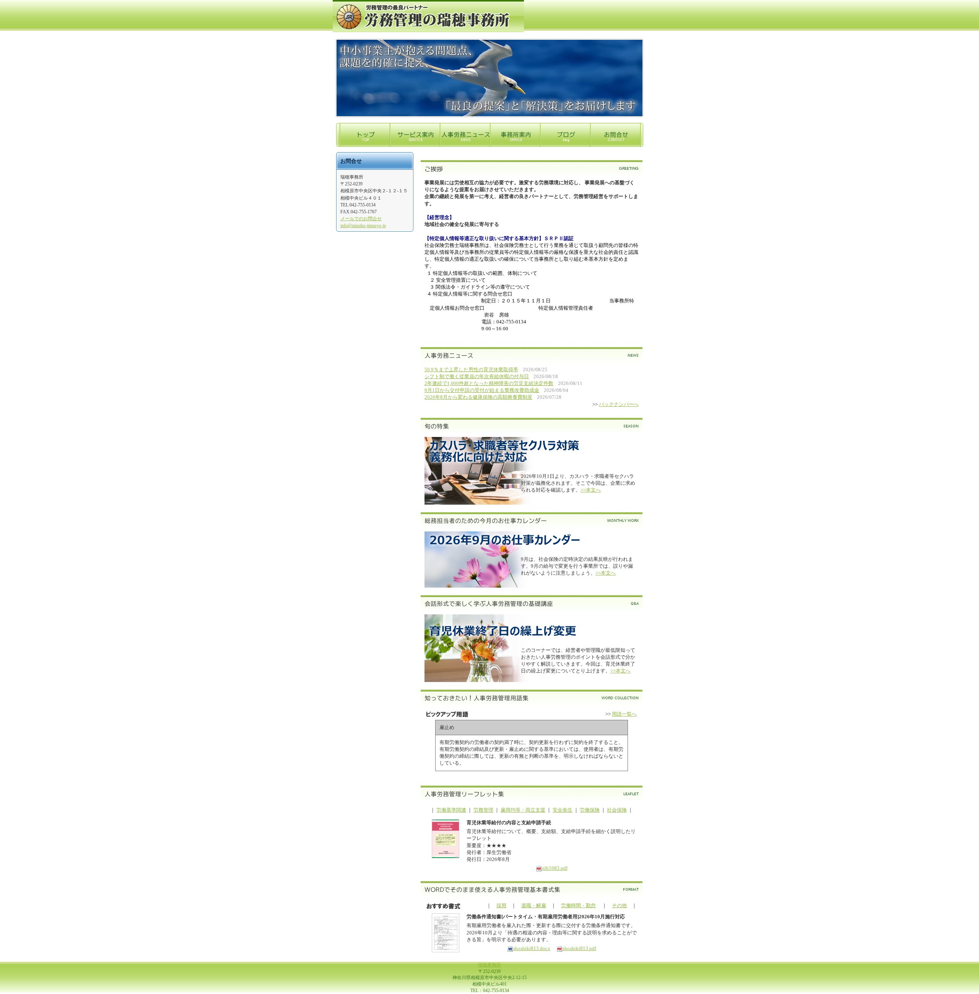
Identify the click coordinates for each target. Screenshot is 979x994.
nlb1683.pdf (555, 868)
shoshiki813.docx (531, 948)
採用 (501, 905)
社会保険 (617, 810)
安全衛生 (562, 810)
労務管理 (483, 810)
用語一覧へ (624, 714)
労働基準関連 (451, 810)
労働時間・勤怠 (578, 905)
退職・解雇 (533, 905)
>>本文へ (591, 490)
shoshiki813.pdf (579, 948)
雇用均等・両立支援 (523, 810)
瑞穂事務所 (489, 965)
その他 (619, 905)
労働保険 (590, 810)
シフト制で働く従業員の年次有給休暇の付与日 (476, 376)
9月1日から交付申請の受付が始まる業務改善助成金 (481, 390)
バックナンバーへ (619, 404)
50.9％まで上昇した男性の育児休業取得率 (471, 369)
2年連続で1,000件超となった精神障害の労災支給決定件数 (488, 383)
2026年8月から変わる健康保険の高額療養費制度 (478, 397)
